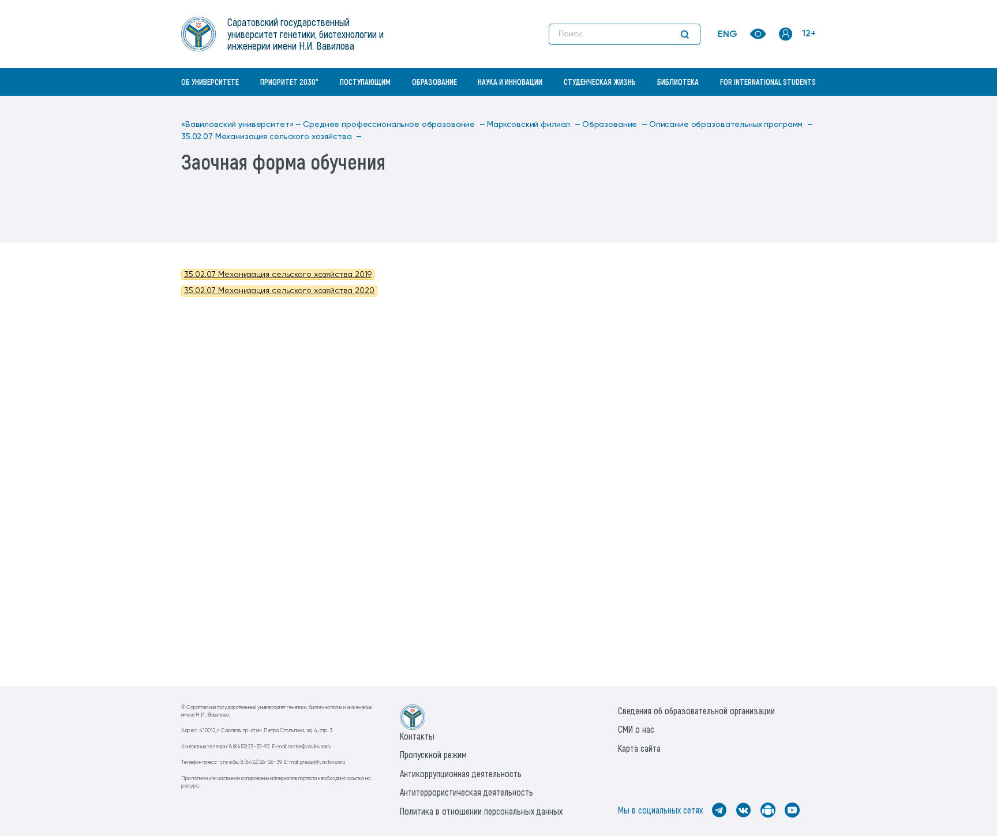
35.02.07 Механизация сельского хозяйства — (271, 137)
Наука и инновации (510, 82)
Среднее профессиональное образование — (394, 125)
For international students (768, 82)
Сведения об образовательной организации (696, 710)
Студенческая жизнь (600, 82)
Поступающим (365, 82)
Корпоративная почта (787, 107)
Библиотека (678, 82)
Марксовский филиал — (533, 125)
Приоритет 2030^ (289, 82)
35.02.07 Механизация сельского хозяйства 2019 (278, 275)
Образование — (614, 125)
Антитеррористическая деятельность (466, 791)
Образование (434, 82)
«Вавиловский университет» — (241, 125)
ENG (727, 34)
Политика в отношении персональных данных (481, 810)
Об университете (210, 82)
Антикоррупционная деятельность (461, 773)
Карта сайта (639, 748)
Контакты (417, 735)
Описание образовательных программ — (731, 125)
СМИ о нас (636, 728)
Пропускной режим (433, 754)
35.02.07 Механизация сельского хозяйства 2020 (279, 291)
